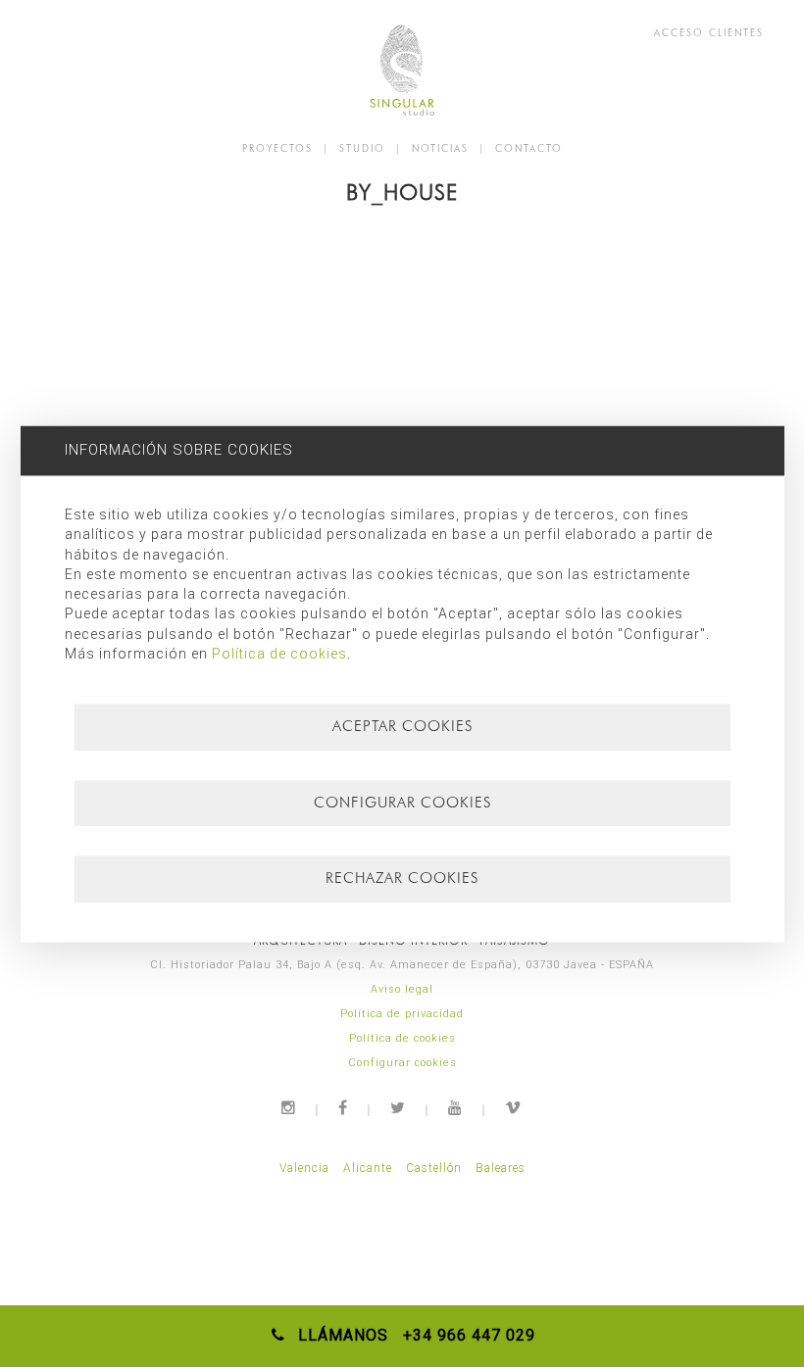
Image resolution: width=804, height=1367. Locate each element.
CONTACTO (529, 148)
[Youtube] (456, 1107)
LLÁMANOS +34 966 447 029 (411, 1335)
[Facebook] (343, 1107)
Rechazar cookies (402, 879)
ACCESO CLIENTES (709, 32)
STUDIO (362, 148)
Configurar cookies (402, 1062)
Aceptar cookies (402, 727)
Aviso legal (402, 989)
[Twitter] (398, 1107)
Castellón (434, 1168)
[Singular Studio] (402, 70)
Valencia (304, 1168)
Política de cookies (402, 1038)
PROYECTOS (277, 148)
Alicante (367, 1168)
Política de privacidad (402, 1013)
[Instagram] (289, 1107)
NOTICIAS (440, 148)
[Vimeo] (514, 1107)
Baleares (501, 1168)
